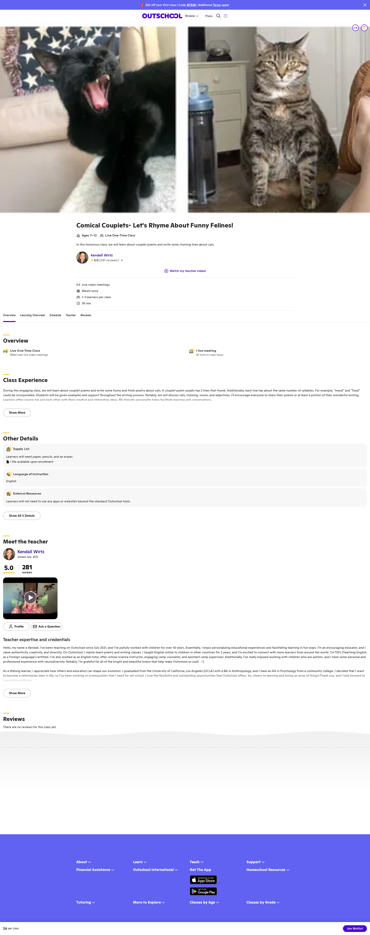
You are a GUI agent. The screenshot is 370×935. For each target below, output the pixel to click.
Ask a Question (49, 626)
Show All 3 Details (22, 516)
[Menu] (226, 16)
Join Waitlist (355, 928)
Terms (217, 5)
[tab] (9, 315)
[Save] (364, 27)
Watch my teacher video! (188, 271)
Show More (17, 413)
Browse (190, 16)
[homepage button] (162, 15)
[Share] (355, 27)
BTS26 (191, 5)
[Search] (218, 15)
